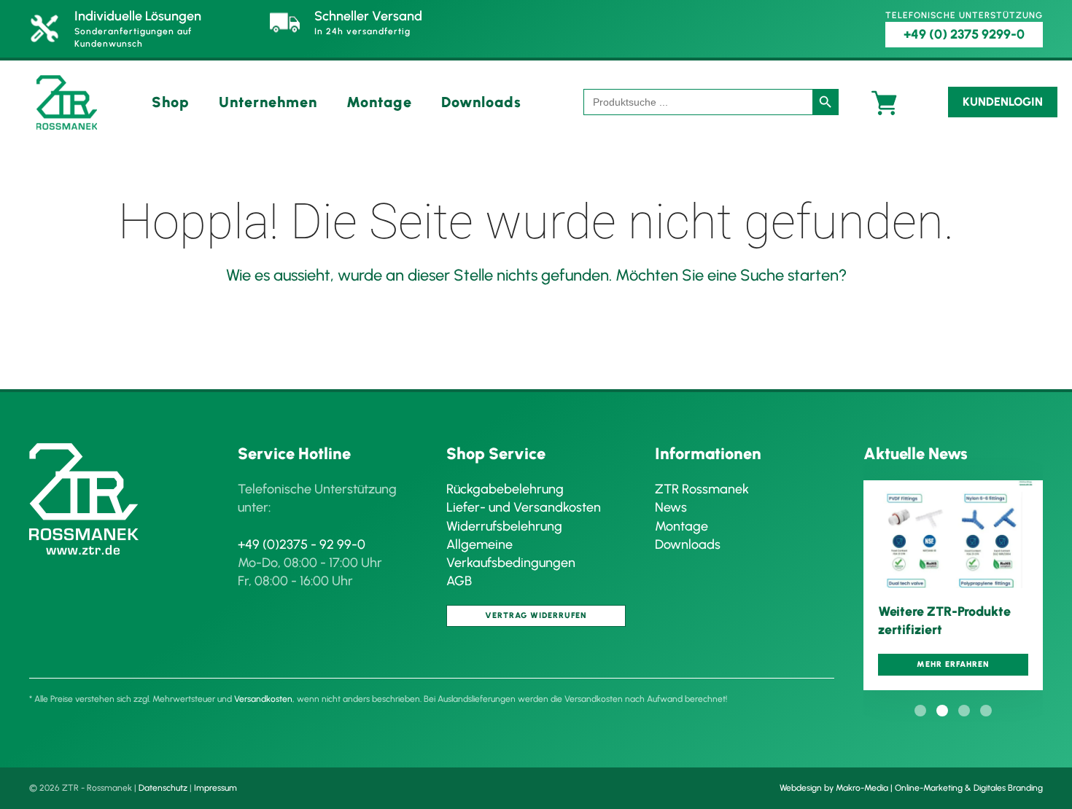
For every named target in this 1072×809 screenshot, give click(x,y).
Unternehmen (268, 102)
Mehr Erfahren (953, 664)
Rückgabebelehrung (505, 489)
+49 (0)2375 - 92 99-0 (301, 544)
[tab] (920, 710)
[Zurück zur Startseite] (66, 102)
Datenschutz (163, 788)
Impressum (215, 788)
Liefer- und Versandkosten (523, 507)
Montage (379, 102)
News (671, 507)
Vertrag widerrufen (536, 615)
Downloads (481, 102)
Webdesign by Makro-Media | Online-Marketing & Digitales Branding (911, 788)
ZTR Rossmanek (702, 489)
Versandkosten (263, 699)
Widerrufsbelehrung (504, 526)
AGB (459, 581)
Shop (171, 102)
